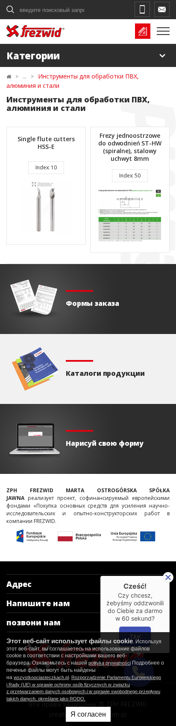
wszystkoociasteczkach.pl (41, 677)
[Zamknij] (168, 577)
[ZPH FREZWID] (35, 31)
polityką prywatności (109, 662)
